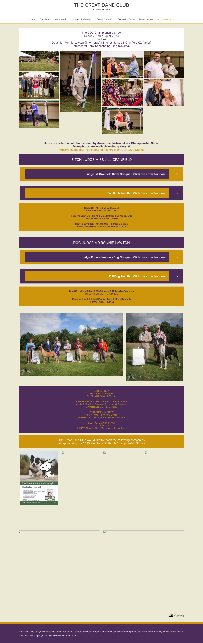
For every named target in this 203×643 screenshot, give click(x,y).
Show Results (164, 19)
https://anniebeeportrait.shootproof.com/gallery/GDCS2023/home (101, 149)
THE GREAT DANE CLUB (101, 5)
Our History (45, 19)
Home (32, 19)
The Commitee (146, 19)
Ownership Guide (126, 19)
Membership (61, 19)
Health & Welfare (82, 19)
